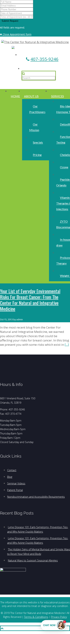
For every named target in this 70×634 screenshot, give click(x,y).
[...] (67, 345)
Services (57, 96)
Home (15, 96)
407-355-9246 (45, 59)
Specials (38, 142)
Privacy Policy (59, 617)
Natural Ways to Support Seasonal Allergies (33, 560)
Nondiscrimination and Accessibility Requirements (36, 496)
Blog (9, 477)
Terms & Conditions (36, 617)
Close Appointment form (16, 34)
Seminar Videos (16, 483)
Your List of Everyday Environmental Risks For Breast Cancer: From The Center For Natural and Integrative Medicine (30, 300)
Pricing (37, 155)
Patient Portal (15, 490)
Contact (11, 470)
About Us (31, 96)
